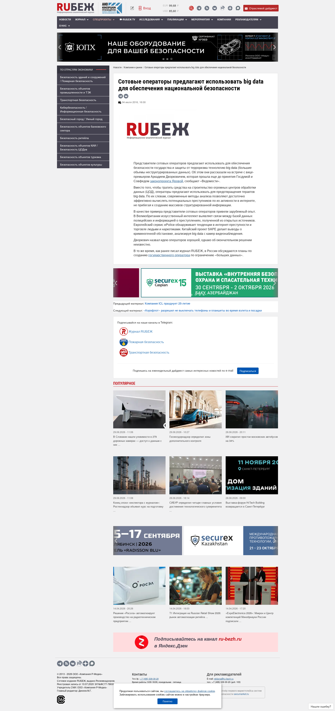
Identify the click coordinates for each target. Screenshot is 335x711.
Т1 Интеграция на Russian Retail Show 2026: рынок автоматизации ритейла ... (195, 615)
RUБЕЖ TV (128, 19)
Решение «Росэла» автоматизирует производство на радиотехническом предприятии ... (134, 617)
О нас (63, 25)
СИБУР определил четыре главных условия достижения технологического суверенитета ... (195, 506)
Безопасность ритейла (74, 138)
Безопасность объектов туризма (80, 157)
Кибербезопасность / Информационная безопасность (80, 109)
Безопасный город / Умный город (81, 119)
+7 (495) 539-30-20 (149, 678)
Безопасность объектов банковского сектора (83, 128)
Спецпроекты (102, 19)
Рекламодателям (247, 19)
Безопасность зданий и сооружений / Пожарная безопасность (83, 79)
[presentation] (60, 47)
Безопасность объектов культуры (81, 164)
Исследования (149, 19)
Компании (224, 19)
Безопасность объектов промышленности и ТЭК (75, 90)
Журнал (80, 19)
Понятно (167, 701)
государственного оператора (169, 255)
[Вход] (144, 8)
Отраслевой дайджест (262, 8)
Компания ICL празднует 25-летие (167, 303)
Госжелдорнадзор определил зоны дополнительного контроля (189, 439)
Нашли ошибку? (321, 706)
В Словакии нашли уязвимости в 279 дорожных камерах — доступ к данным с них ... (137, 440)
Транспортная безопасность (78, 100)
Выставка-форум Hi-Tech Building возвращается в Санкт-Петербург (245, 504)
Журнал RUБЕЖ (140, 331)
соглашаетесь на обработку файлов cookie (189, 691)
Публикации (175, 19)
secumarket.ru (241, 693)
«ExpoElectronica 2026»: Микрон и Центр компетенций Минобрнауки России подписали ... (249, 617)
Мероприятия (200, 19)
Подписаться (248, 371)
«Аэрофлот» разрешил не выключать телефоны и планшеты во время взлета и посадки (202, 310)
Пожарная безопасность (146, 342)
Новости (65, 19)
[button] (163, 59)
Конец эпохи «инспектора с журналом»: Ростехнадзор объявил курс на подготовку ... (138, 506)
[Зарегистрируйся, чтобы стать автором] (132, 8)
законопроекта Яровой (166, 181)
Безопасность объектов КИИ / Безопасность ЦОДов (79, 147)
